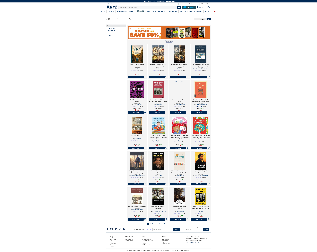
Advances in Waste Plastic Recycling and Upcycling (201, 65)
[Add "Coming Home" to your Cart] (137, 77)
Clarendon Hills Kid (137, 135)
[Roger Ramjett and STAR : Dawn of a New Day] (137, 161)
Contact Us (144, 242)
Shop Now (169, 41)
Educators (174, 3)
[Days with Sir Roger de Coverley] (179, 197)
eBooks (111, 237)
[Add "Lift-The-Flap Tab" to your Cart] (200, 148)
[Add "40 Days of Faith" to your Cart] (179, 184)
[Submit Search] (179, 7)
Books (111, 236)
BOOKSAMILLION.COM (156, 250)
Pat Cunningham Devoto (137, 209)
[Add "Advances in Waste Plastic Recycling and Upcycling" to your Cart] (200, 77)
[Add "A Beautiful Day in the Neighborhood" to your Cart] (158, 148)
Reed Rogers (159, 68)
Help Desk (164, 236)
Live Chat (148, 229)
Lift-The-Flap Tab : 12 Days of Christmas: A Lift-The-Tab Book (201, 136)
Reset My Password (166, 239)
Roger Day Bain (137, 138)
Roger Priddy (180, 140)
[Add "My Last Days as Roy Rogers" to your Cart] (137, 219)
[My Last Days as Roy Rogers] (137, 197)
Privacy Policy (187, 250)
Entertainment (113, 243)
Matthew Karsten (134, 175)
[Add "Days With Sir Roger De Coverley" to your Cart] (200, 184)
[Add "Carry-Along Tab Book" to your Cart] (179, 148)
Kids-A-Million (113, 239)
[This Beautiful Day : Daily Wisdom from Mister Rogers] (200, 90)
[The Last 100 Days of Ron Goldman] (158, 161)
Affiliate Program (128, 237)
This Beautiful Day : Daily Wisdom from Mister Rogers (201, 100)
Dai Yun (134, 104)
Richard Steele (205, 175)
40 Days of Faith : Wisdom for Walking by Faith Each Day (179, 172)
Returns (163, 244)
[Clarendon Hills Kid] (137, 125)
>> (168, 224)
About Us (144, 237)
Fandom (112, 246)
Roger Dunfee (159, 175)
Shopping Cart (165, 240)
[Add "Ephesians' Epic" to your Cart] (158, 77)
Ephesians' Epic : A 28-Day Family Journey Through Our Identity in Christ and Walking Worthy (158, 65)
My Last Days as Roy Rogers (137, 206)
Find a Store (144, 236)
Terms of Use (173, 250)
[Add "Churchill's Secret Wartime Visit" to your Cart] (158, 112)
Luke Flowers (162, 140)
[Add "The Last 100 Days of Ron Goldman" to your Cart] (158, 184)
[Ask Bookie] (189, 7)
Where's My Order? (166, 243)
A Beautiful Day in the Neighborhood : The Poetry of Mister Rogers (158, 136)
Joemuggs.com (166, 250)
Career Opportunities (146, 239)
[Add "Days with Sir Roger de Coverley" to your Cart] (179, 219)
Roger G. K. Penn (158, 104)
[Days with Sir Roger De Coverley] (158, 197)
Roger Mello (139, 104)
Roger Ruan (195, 68)
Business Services (129, 239)
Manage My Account (166, 237)
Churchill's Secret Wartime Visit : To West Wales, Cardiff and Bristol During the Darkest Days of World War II (158, 101)
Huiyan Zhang (206, 68)
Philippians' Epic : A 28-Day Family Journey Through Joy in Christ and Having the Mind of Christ (179, 65)
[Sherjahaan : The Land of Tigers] (137, 90)
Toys (111, 244)
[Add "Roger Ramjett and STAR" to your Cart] (137, 184)
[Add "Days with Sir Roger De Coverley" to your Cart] (158, 219)
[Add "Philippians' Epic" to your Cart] (179, 77)
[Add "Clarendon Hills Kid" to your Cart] (137, 148)
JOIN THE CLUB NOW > (193, 242)
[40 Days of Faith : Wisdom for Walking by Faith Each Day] (179, 161)
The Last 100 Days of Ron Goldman (158, 172)
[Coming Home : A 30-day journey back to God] (137, 54)
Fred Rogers (198, 104)
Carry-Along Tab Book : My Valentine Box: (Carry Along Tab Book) (179, 136)
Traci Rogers (137, 68)
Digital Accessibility (146, 244)
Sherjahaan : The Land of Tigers (137, 100)
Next (165, 224)
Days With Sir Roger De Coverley (201, 172)
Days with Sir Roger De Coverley (158, 207)
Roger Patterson (180, 175)
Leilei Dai (201, 68)
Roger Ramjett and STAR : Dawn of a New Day (137, 172)
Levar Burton (204, 104)
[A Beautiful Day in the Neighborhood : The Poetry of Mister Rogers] (158, 125)
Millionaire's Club (205, 3)
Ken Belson (201, 211)
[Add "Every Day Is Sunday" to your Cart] (200, 219)
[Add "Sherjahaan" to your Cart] (137, 112)
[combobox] (150, 7)
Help (197, 3)
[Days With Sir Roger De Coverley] (201, 161)
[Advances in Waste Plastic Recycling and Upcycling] (201, 54)
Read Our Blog (145, 243)
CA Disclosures (180, 250)
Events (182, 3)
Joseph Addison (197, 175)
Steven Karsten (141, 175)
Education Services (129, 240)
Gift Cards (189, 3)
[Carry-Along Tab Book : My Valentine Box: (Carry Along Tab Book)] (179, 125)
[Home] (111, 7)
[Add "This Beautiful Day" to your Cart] (200, 112)
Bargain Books (113, 242)
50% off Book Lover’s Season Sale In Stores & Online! (159, 1)
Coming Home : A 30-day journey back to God (137, 65)
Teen (111, 240)
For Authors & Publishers (147, 240)
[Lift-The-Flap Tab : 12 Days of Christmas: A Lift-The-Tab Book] (201, 125)
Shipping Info (164, 242)
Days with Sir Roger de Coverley (179, 207)
